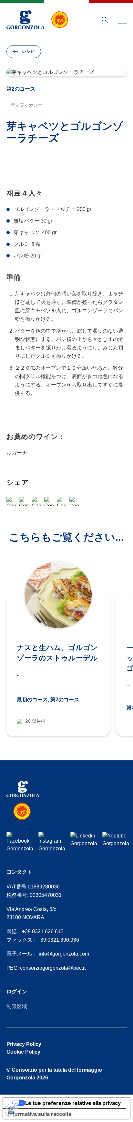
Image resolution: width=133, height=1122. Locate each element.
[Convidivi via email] (36, 501)
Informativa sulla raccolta (39, 1114)
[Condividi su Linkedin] (74, 501)
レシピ (28, 51)
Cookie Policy (23, 1052)
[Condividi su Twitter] (61, 501)
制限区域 (16, 1006)
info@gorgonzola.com (64, 954)
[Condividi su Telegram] (49, 501)
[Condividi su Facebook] (11, 501)
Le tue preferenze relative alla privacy (73, 1103)
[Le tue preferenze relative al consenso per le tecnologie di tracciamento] (11, 1110)
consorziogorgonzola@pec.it (53, 968)
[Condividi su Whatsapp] (23, 501)
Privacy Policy (23, 1044)
